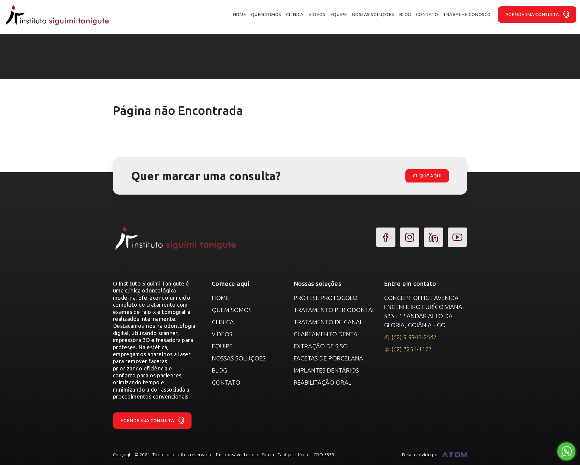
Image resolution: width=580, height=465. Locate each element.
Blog (219, 370)
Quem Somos (232, 309)
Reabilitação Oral (322, 382)
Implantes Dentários (326, 370)
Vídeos (222, 334)
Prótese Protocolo (325, 297)
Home (220, 297)
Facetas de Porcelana (328, 358)
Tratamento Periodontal (334, 309)
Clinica (223, 321)
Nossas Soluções (239, 358)
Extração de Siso (321, 346)
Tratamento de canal (328, 321)
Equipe (222, 346)
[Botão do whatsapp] (566, 452)
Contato (226, 382)
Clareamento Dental (327, 334)
